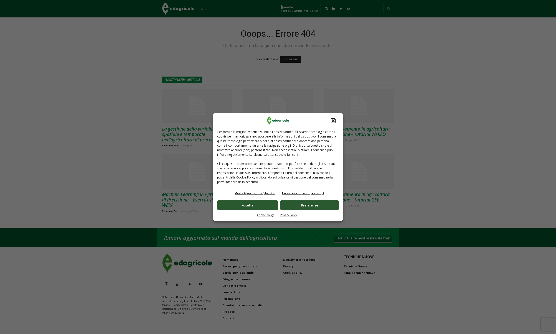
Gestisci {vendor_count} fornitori (255, 193)
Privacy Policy (288, 215)
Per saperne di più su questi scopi (303, 193)
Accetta (247, 205)
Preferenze (309, 205)
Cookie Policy (265, 215)
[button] (333, 120)
